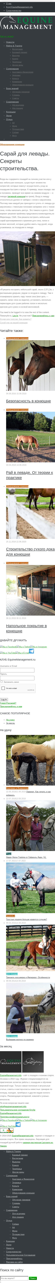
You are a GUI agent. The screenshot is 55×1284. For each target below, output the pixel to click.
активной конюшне (16, 196)
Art (13, 123)
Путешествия (18, 129)
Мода (14, 126)
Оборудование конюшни (22, 85)
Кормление (17, 82)
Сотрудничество (13, 10)
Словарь (16, 95)
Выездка (16, 56)
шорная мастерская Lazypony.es (38, 1142)
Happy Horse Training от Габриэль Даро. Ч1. (26, 857)
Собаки (15, 132)
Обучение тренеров (20, 92)
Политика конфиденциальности (14, 1117)
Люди (9, 115)
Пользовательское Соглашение (20, 1255)
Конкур (15, 59)
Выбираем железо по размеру (20, 1039)
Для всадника (18, 105)
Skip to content (6, 36)
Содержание (12, 68)
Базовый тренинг (19, 52)
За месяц (10, 723)
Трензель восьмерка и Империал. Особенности (28, 977)
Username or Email (8, 666)
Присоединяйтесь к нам (43, 316)
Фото (14, 136)
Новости (10, 42)
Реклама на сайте (14, 1262)
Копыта (15, 78)
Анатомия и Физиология (22, 72)
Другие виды (17, 65)
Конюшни (11, 112)
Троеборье (17, 62)
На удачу (10, 720)
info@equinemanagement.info (13, 1106)
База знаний (12, 88)
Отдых (9, 119)
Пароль (3, 674)
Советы (15, 98)
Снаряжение (12, 102)
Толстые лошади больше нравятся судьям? (26, 919)
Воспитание (17, 49)
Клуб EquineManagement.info (19, 7)
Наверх (3, 1146)
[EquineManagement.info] (26, 29)
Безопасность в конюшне (28, 401)
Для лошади (17, 108)
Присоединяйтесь (14, 1258)
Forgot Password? (8, 703)
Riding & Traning (14, 46)
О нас (8, 3)
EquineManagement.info (10, 1075)
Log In (15, 316)
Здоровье (16, 75)
